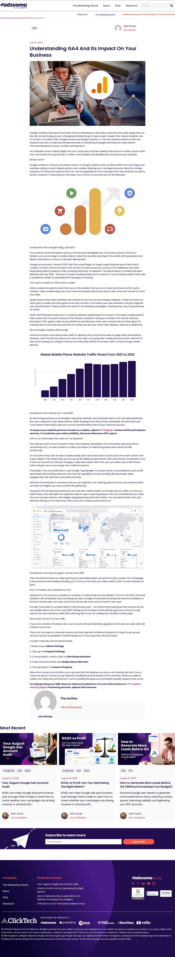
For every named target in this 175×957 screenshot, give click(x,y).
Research (131, 5)
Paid (117, 5)
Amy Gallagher (19, 817)
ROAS (27, 770)
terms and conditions (106, 932)
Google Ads (8, 770)
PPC (130, 770)
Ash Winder (129, 30)
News (106, 5)
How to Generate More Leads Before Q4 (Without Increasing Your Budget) (146, 785)
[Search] (171, 5)
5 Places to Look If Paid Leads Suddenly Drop (60, 903)
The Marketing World (85, 5)
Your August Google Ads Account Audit (58, 884)
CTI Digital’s (107, 430)
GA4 (34, 28)
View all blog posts (71, 707)
